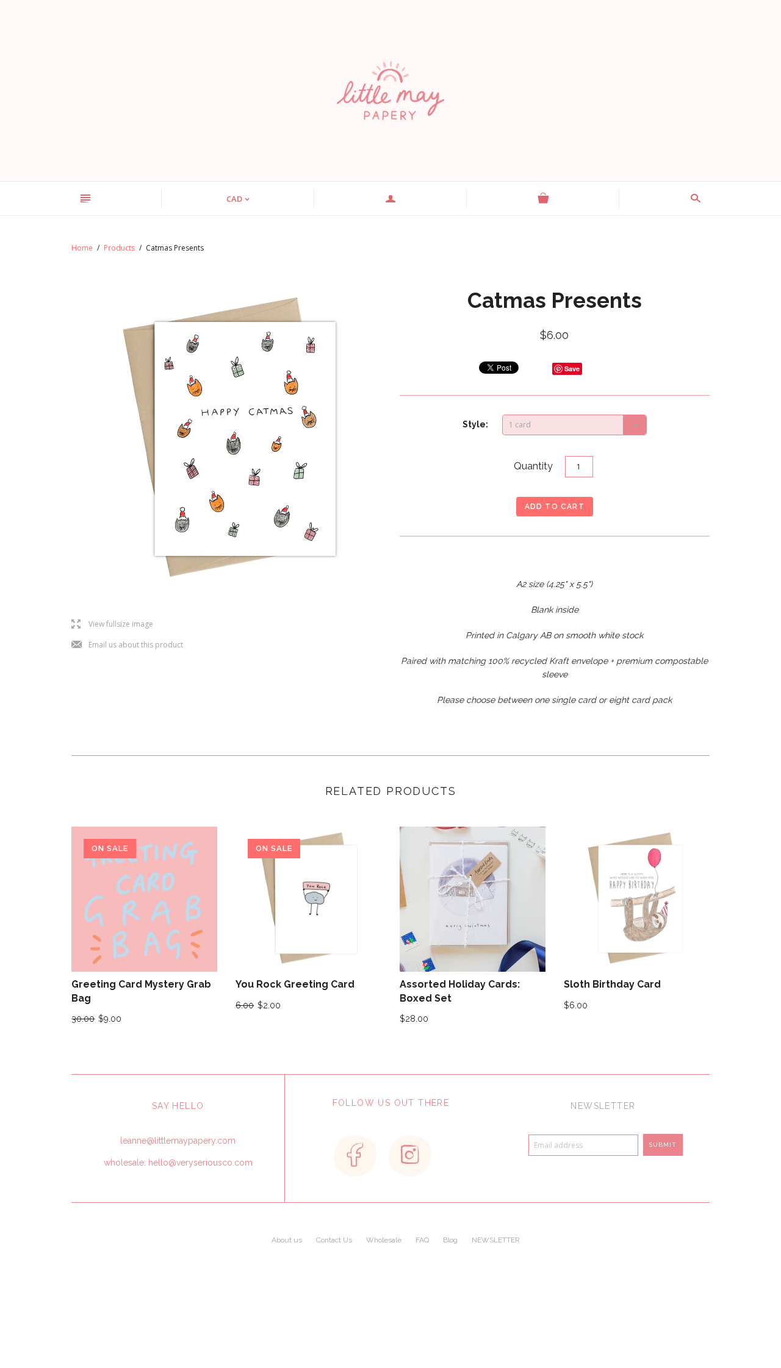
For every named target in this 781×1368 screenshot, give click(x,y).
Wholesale (383, 1240)
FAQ (422, 1240)
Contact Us (334, 1240)
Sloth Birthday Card (612, 984)
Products (119, 248)
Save (572, 368)
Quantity (533, 466)
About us (287, 1240)
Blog (450, 1240)
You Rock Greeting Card (295, 984)
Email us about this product (127, 645)
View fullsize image (112, 624)
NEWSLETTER (496, 1240)
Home (82, 248)
